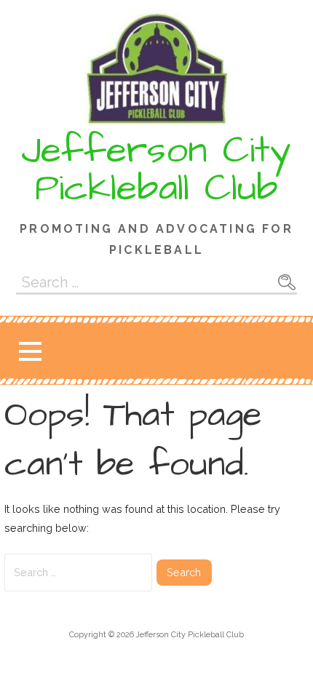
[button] (29, 351)
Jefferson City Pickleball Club (156, 169)
